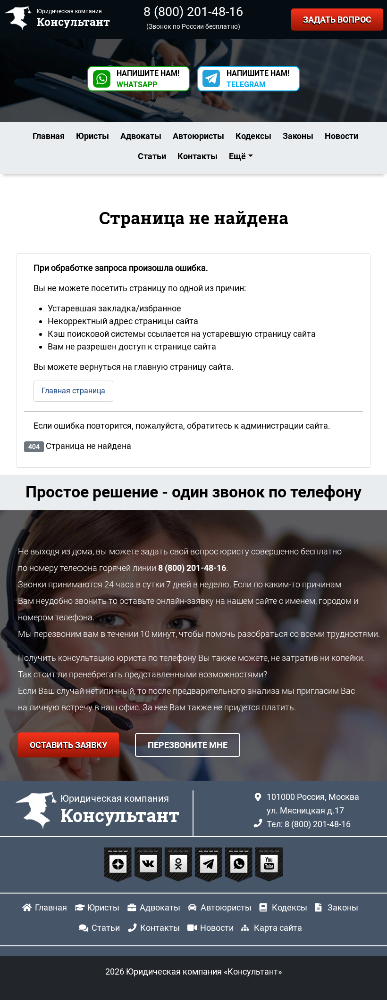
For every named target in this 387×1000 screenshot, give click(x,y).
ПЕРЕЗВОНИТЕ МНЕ (187, 745)
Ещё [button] (237, 156)
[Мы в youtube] (269, 864)
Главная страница (73, 390)
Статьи (152, 156)
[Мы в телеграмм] (209, 864)
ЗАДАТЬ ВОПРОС (337, 19)
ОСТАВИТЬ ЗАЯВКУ (68, 745)
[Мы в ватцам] (240, 864)
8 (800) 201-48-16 (193, 11)
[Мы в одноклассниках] (179, 864)
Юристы (92, 136)
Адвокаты (140, 136)
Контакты (197, 156)
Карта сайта (278, 928)
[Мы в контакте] (149, 864)
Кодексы (253, 136)
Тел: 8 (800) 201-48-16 (309, 824)
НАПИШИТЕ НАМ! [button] (148, 79)
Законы (298, 136)
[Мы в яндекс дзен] (119, 864)
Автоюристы (198, 136)
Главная (49, 136)
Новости (341, 136)
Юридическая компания (119, 810)
